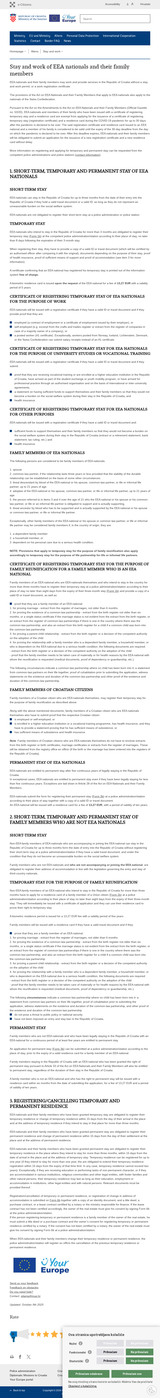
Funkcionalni (77, 1352)
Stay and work (51, 51)
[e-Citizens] (28, 4)
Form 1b (35, 236)
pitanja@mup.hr (31, 1296)
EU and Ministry (39, 36)
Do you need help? (21, 1291)
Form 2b (115, 894)
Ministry (19, 36)
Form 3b (98, 796)
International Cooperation (119, 36)
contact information (88, 154)
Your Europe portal (21, 1379)
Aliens (58, 36)
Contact (35, 41)
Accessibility (112, 4)
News (67, 41)
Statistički (76, 1361)
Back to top (19, 1390)
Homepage (16, 51)
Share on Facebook (20, 1357)
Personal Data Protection (83, 36)
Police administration (22, 1371)
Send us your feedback (24, 1283)
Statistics (20, 41)
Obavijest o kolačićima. (82, 1386)
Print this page (12, 1357)
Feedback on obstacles (24, 1287)
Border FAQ (52, 41)
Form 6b (55, 1200)
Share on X (29, 1357)
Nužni (73, 1343)
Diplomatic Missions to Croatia (28, 1375)
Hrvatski (145, 4)
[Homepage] (28, 20)
